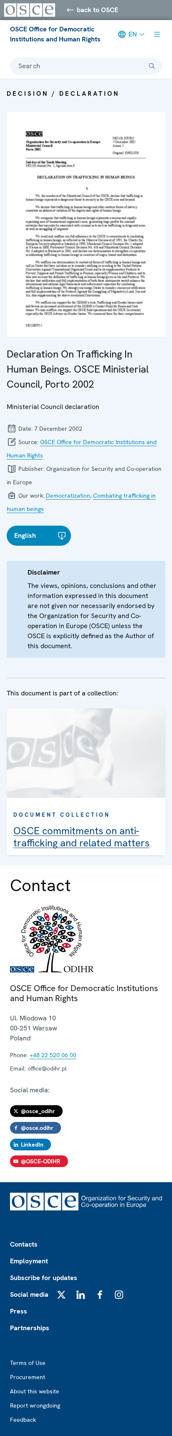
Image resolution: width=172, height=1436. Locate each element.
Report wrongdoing (35, 1405)
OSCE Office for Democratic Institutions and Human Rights (55, 34)
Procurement (27, 1377)
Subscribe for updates (43, 1277)
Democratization (68, 495)
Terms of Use (28, 1363)
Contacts (24, 1244)
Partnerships (29, 1328)
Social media (29, 1294)
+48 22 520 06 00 (53, 1055)
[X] (61, 1294)
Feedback (23, 1419)
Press (18, 1311)
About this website (34, 1391)
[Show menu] (157, 34)
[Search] (152, 66)
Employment (29, 1261)
